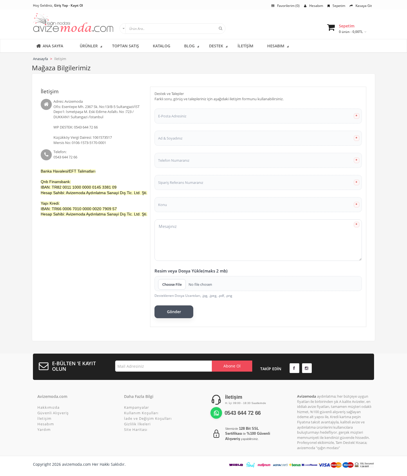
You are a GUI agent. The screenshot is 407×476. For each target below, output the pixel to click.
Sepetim (339, 5)
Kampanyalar (136, 407)
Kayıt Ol (77, 5)
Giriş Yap (61, 5)
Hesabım (316, 5)
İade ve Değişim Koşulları (148, 418)
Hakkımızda (48, 407)
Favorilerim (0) (288, 5)
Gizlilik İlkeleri (137, 423)
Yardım (44, 429)
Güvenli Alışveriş (53, 412)
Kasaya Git (364, 5)
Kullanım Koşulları (141, 412)
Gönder (174, 311)
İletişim (44, 418)
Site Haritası (135, 429)
